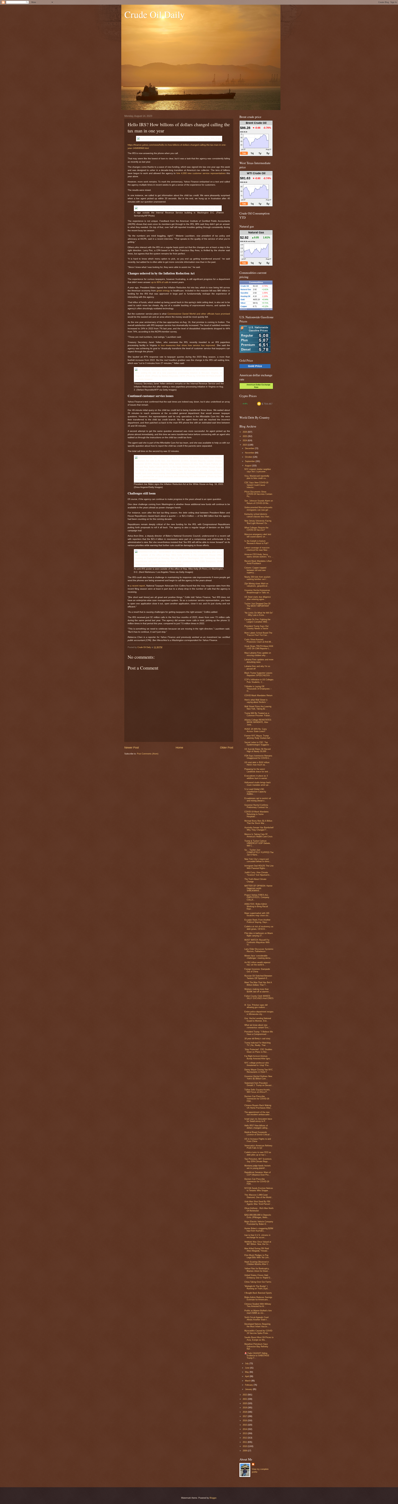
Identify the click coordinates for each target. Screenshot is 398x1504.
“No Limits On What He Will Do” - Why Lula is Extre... (258, 614)
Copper (244, 306)
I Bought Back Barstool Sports (258, 1293)
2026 (245, 432)
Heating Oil (245, 296)
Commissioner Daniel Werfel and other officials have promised (198, 314)
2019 (245, 1407)
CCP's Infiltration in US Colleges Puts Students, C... (258, 680)
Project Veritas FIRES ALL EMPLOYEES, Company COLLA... (256, 897)
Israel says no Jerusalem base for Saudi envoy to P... (258, 1120)
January (249, 1389)
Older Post (226, 747)
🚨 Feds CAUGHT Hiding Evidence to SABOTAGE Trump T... (256, 1355)
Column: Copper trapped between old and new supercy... (255, 570)
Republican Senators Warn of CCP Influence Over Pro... (257, 1173)
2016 (245, 1420)
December (250, 448)
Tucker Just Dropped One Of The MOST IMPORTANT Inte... (257, 606)
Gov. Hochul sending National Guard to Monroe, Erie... (257, 1019)
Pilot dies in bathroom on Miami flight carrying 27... (258, 934)
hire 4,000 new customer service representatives (201, 173)
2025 (245, 436)
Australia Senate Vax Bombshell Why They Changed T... (258, 828)
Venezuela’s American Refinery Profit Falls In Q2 (258, 1146)
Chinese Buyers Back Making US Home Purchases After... (258, 1106)
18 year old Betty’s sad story (257, 1038)
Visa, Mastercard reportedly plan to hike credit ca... (256, 477)
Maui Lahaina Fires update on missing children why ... (257, 654)
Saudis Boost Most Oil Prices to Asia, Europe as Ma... (258, 1338)
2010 (245, 1446)
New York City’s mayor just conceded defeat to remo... (257, 860)
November (250, 453)
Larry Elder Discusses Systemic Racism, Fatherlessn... (258, 950)
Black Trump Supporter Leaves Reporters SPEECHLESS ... (258, 674)
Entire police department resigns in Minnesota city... (258, 1012)
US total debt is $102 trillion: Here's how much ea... (257, 763)
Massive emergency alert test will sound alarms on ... (257, 535)
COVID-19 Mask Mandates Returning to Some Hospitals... (256, 814)
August (248, 465)
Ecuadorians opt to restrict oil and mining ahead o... (257, 799)
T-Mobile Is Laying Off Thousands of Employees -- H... (258, 688)
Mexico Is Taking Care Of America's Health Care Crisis (258, 835)
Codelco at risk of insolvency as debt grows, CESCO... (258, 927)
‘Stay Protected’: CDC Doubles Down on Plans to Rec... (258, 1050)
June (247, 1368)
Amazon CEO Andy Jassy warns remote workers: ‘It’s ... (258, 555)
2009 (245, 1450)
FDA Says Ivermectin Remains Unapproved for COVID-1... (258, 757)
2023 (245, 445)
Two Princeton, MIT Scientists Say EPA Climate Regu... (258, 1160)
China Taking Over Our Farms (257, 1282)
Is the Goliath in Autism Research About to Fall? (256, 542)
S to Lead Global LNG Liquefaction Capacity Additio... (255, 791)
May (247, 1372)
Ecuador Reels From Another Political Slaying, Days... (257, 921)
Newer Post (131, 747)
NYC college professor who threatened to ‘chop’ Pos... (257, 1064)
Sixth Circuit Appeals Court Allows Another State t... (256, 1318)
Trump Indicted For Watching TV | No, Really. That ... (257, 1044)
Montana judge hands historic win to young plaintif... (257, 1166)
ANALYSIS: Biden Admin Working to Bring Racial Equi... (256, 906)
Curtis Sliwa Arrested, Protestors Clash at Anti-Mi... (258, 640)
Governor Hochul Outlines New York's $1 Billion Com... (258, 1077)
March (248, 1381)
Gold (243, 300)
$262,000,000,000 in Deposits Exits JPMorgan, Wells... (257, 1216)
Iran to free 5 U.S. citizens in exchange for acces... (257, 1236)
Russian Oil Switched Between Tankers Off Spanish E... (258, 977)
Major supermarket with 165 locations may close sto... (257, 914)
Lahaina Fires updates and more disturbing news (258, 660)
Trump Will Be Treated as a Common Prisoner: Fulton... (258, 714)
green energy (163, 290)
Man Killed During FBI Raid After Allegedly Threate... (256, 1249)
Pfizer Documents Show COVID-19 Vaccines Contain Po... (258, 494)
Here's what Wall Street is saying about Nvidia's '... (256, 701)
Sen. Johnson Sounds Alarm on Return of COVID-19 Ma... (258, 502)
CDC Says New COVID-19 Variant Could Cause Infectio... (256, 485)
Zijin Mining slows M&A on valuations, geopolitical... (256, 584)
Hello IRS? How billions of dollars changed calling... (256, 1126)
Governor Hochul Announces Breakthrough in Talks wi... (257, 591)
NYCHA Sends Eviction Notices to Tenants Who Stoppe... (258, 1189)
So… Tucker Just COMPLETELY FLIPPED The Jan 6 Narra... (258, 852)
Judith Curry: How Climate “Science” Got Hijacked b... (257, 873)
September (250, 461)
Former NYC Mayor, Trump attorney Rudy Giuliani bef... (258, 737)
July (247, 1363)
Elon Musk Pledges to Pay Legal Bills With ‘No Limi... (257, 1256)
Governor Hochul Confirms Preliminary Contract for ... (257, 806)
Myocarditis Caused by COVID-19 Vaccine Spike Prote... (258, 1331)
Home (179, 747)
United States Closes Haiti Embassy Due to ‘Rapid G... (258, 1276)
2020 (245, 1403)
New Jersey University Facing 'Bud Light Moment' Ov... (257, 522)
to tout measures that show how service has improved (186, 345)
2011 (245, 1442)
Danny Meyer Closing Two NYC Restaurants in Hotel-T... (258, 1070)
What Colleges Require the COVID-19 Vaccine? (256, 528)
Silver (243, 303)
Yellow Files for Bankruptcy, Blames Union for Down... (257, 1269)
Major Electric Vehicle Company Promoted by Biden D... (258, 1222)
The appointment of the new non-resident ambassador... (257, 1113)
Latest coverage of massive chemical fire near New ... (257, 548)
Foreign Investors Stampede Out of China (257, 970)
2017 (245, 1416)
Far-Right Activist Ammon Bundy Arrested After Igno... (258, 1057)
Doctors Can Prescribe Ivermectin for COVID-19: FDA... (257, 1098)
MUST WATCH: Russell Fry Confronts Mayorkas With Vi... (257, 942)
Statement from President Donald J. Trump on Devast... (258, 1084)
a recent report (137, 586)
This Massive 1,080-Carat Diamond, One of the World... (258, 1196)
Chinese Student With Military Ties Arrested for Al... (257, 1305)
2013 (245, 1433)
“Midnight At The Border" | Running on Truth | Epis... (257, 1287)
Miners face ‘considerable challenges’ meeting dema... (258, 957)
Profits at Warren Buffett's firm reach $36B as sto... (258, 1311)
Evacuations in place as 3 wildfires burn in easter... (256, 777)
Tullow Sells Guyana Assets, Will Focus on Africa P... (257, 1090)
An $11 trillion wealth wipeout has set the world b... (257, 963)
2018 (245, 1412)
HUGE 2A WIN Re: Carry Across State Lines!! (255, 730)
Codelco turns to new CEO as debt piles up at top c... (257, 1153)
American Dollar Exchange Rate (257, 386)
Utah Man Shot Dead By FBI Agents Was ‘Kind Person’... (258, 1202)
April (247, 1376)
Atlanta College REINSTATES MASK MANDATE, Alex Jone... (257, 722)
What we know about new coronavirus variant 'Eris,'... (257, 1026)
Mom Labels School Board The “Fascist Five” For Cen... (258, 634)
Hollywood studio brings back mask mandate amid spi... (257, 783)
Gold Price (255, 366)
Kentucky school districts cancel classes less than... (257, 515)
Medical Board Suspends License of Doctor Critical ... (258, 1133)
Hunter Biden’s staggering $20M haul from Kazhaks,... (258, 1229)
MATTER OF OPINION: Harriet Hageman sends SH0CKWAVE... (258, 888)
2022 (245, 1395)
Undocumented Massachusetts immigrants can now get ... (258, 508)
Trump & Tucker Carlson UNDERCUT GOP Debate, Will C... (257, 843)
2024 (245, 440)
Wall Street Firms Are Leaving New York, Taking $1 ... (257, 707)
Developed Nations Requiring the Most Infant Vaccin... (257, 1325)
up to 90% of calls (160, 282)
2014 (245, 1429)
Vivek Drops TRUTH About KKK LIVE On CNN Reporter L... (258, 647)
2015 (245, 1425)
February (249, 1385)
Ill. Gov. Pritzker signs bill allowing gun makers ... (256, 1006)
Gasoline (244, 293)
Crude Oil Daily (154, 14)
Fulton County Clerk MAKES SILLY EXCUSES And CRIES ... (258, 998)
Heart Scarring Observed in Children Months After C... (257, 1263)
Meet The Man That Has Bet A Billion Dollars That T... (258, 983)
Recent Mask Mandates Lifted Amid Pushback (257, 562)
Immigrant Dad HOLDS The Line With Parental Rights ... (258, 867)
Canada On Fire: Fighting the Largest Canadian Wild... (257, 620)
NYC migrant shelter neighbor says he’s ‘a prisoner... (257, 470)
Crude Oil (245, 286)
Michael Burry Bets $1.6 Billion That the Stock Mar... (258, 822)
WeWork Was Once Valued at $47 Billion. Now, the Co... (257, 1243)
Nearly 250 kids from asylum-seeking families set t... (257, 578)
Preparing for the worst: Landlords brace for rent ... (257, 770)
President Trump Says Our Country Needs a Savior (256, 627)
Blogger (213, 1498)
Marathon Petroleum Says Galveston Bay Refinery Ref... (256, 1346)
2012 (245, 1438)
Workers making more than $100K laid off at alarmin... (257, 990)
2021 (245, 1399)
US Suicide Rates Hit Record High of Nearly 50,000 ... (257, 750)
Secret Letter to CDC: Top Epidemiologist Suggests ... (258, 743)
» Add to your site (266, 309)
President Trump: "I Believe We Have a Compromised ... (258, 1033)
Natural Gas (246, 289)
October (249, 457)
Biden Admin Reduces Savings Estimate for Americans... (258, 1298)
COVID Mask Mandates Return (258, 695)
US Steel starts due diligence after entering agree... (257, 598)
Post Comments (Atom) (147, 754)
